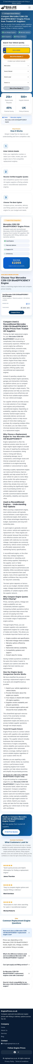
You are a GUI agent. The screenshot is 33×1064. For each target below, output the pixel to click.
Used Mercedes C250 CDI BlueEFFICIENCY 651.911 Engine (15, 295)
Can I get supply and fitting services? (15, 964)
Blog (2, 1036)
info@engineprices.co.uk (10, 1043)
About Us (4, 1030)
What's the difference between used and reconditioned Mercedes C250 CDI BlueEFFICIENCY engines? (15, 956)
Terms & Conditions (21, 1061)
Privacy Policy (9, 1061)
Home (3, 1027)
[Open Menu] (29, 7)
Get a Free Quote (16, 56)
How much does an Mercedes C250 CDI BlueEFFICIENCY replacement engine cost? (15, 932)
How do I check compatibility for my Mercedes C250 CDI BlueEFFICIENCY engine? (15, 984)
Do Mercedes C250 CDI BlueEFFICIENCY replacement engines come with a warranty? (13, 973)
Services (4, 1033)
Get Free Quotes (12, 832)
